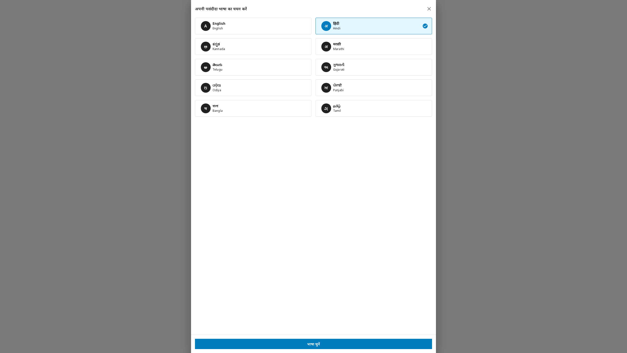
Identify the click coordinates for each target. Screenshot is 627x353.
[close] (429, 9)
